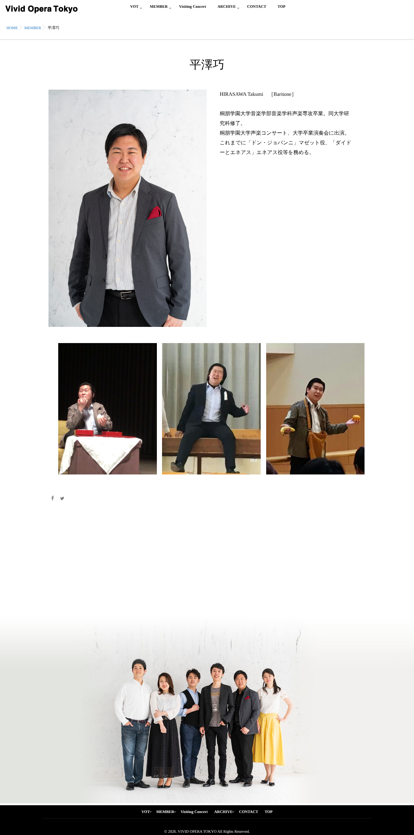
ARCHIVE (226, 6)
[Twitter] (62, 499)
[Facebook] (52, 499)
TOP (281, 6)
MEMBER (159, 6)
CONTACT (256, 6)
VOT (134, 6)
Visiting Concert (192, 6)
